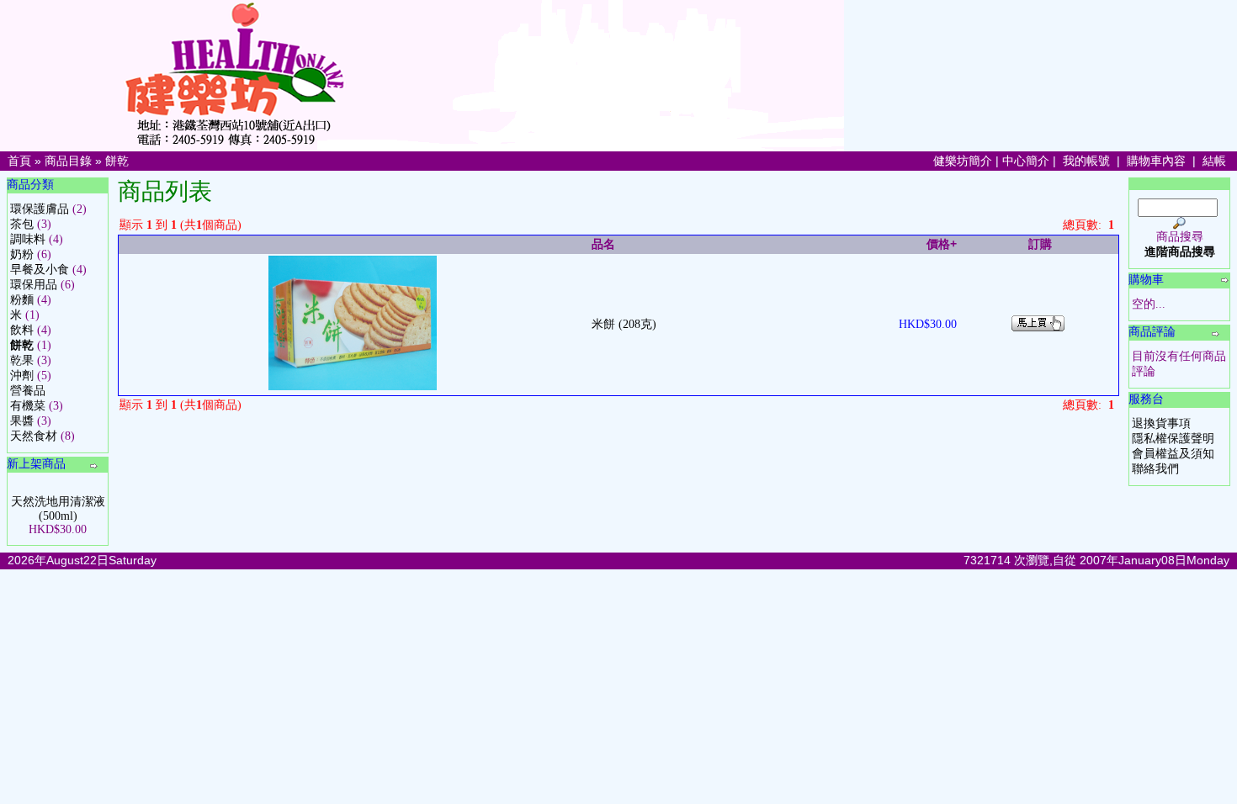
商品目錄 (68, 160)
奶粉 (22, 254)
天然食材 (33, 436)
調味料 (27, 239)
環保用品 (33, 284)
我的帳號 (1086, 160)
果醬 (22, 421)
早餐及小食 (39, 269)
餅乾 (117, 160)
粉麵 (22, 300)
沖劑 (22, 375)
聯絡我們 (1155, 469)
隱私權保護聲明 (1173, 438)
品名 (603, 244)
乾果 (22, 360)
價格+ (941, 244)
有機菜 (27, 405)
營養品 (27, 390)
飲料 (22, 330)
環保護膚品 (39, 209)
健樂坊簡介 (962, 160)
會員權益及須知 (1173, 453)
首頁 (19, 160)
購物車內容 (1156, 160)
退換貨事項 (1161, 423)
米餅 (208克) (624, 324)
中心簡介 (1025, 160)
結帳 (1214, 160)
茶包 (22, 224)
